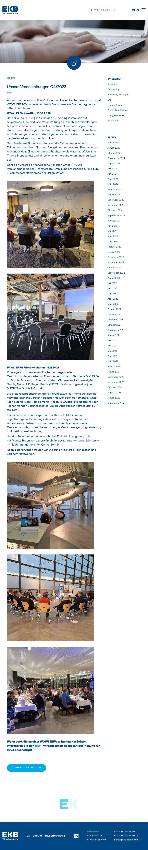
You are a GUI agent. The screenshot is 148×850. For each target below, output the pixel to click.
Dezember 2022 (116, 257)
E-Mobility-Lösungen (118, 95)
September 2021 (116, 330)
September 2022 (116, 273)
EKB (9, 93)
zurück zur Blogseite (26, 768)
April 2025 (113, 143)
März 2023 (113, 242)
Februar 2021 (114, 367)
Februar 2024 (114, 189)
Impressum (33, 836)
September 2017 (116, 403)
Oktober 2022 (115, 268)
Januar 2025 (114, 148)
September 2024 (116, 158)
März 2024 (113, 184)
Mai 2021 (112, 351)
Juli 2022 (112, 283)
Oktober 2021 (114, 325)
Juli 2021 (112, 341)
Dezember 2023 (116, 200)
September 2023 (116, 216)
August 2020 (114, 393)
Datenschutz (55, 836)
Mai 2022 (112, 294)
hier (37, 745)
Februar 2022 (114, 309)
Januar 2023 (114, 252)
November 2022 (116, 262)
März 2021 (113, 361)
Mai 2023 (112, 231)
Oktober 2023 (115, 210)
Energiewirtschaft (116, 115)
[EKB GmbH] (39, 10)
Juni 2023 (113, 226)
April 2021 (113, 356)
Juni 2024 (113, 174)
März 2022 (113, 304)
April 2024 (113, 179)
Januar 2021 (113, 372)
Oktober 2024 (115, 153)
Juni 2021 (112, 346)
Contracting (114, 89)
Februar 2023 (114, 247)
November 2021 (116, 320)
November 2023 (116, 205)
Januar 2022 (114, 314)
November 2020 (116, 382)
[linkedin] (76, 835)
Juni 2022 (113, 288)
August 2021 (114, 335)
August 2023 (114, 221)
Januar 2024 (114, 195)
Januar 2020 (114, 398)
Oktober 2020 (115, 387)
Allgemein (113, 84)
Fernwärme (113, 121)
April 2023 (113, 236)
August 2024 (114, 163)
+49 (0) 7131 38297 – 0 (103, 10)
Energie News (115, 105)
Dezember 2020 (116, 377)
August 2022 (114, 278)
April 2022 (113, 299)
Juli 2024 (112, 169)
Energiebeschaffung (118, 110)
